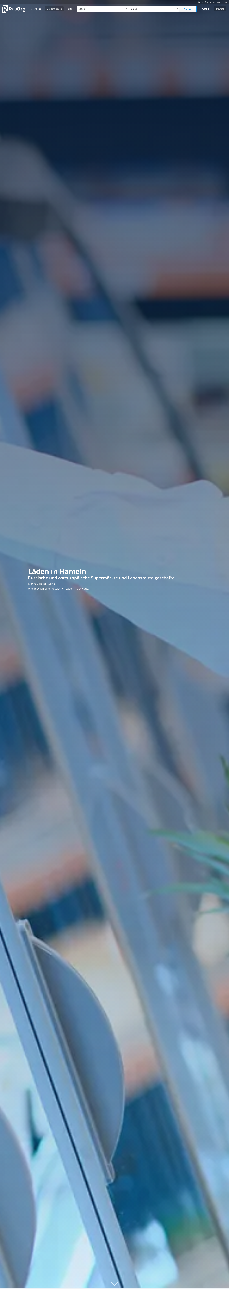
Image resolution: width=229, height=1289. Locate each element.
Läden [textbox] (82, 8)
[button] (93, 584)
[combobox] (102, 9)
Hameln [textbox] (134, 8)
